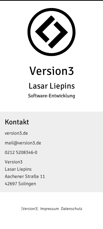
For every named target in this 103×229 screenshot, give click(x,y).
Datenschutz (71, 208)
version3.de (16, 133)
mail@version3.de (23, 143)
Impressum (49, 208)
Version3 (29, 208)
